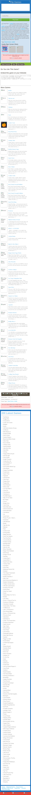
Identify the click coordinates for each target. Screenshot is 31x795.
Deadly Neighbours (8, 703)
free (13, 38)
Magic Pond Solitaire (8, 551)
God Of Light (6, 455)
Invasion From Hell (8, 587)
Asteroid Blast (6, 690)
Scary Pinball (6, 716)
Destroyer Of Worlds (8, 602)
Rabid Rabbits (7, 672)
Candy (11, 23)
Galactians (6, 617)
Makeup (5, 527)
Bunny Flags (6, 749)
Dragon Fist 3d (7, 554)
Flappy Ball (6, 483)
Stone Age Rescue (8, 635)
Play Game (15, 19)
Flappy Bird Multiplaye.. (9, 761)
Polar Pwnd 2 (6, 701)
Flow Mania (6, 468)
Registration (17, 788)
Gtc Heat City (6, 763)
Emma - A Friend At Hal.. (9, 613)
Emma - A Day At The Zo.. (9, 600)
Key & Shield (6, 442)
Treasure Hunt (7, 574)
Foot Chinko (6, 457)
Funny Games (19, 787)
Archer (5, 688)
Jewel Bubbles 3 (7, 463)
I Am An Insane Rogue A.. (9, 666)
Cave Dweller (6, 697)
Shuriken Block (7, 648)
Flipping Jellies (7, 717)
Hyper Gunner (6, 624)
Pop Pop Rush (7, 538)
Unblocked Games (10, 787)
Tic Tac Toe (6, 657)
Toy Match (5, 565)
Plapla (5, 714)
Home (3, 787)
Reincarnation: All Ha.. (9, 721)
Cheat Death (6, 739)
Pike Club (5, 578)
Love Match (6, 769)
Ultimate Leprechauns (8, 585)
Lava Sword (6, 631)
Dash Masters (6, 485)
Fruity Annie (6, 472)
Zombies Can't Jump (8, 743)
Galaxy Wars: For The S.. (9, 595)
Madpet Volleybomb (8, 582)
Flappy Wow (6, 481)
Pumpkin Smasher (8, 708)
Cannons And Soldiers (9, 736)
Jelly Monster (6, 521)
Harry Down (6, 464)
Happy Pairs (6, 723)
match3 (23, 29)
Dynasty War (6, 684)
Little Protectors (7, 774)
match (3, 26)
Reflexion (5, 765)
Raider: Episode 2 (7, 576)
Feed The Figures (7, 536)
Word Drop (6, 552)
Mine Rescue (6, 741)
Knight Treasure (7, 459)
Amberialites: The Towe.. (9, 606)
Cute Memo (6, 512)
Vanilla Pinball (7, 732)
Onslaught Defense (8, 633)
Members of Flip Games (7, 788)
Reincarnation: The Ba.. (9, 758)
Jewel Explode (7, 446)
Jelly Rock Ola (7, 448)
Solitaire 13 (6, 655)
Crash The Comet (7, 422)
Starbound (6, 662)
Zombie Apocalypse (8, 642)
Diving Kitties (6, 532)
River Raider (6, 545)
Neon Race (6, 692)
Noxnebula (6, 650)
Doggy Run (6, 419)
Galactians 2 (6, 618)
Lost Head (6, 776)
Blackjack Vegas (7, 745)
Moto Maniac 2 (7, 431)
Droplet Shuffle (7, 433)
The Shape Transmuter (9, 573)
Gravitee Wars (6, 719)
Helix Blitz (5, 450)
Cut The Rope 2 (7, 488)
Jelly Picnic (6, 752)
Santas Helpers (7, 437)
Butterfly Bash (6, 543)
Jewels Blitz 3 (6, 560)
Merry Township (7, 549)
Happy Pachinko (7, 679)
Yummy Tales (6, 563)
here (13, 58)
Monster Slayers (7, 747)
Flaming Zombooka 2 (8, 675)
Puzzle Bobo (6, 640)
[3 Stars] (13, 393)
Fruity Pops (6, 664)
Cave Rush (6, 668)
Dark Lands (6, 486)
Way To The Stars (7, 497)
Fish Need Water (7, 673)
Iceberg (5, 452)
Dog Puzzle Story (7, 562)
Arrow (4, 426)
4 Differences (6, 607)
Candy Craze (6, 530)
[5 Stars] (23, 393)
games (3, 30)
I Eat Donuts (6, 477)
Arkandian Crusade (8, 604)
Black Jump (6, 780)
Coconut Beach (7, 540)
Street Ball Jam (7, 507)
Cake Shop (6, 505)
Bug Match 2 (6, 778)
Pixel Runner (6, 681)
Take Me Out (6, 525)
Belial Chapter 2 (7, 712)
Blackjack (5, 695)
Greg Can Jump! (7, 591)
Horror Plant (6, 589)
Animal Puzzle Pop (8, 772)
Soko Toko (6, 441)
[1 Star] (5, 393)
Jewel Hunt (6, 516)
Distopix (5, 571)
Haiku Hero (6, 767)
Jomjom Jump (6, 444)
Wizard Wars (6, 628)
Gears (4, 593)
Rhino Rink (6, 686)
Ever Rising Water (7, 611)
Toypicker (5, 475)
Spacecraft (6, 756)
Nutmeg (5, 661)
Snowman (5, 519)
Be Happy (5, 499)
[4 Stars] (18, 393)
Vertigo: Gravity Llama (8, 584)
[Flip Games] (15, 2)
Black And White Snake (9, 439)
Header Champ (7, 541)
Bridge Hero (6, 503)
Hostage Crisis (7, 710)
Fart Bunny (6, 417)
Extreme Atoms (7, 699)
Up (4, 514)
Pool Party (6, 567)
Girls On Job (6, 547)
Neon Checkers (7, 653)
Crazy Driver (6, 420)
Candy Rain (6, 760)
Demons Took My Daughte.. (10, 694)
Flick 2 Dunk (6, 435)
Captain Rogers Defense (9, 727)
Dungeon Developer (8, 683)
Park (4, 529)
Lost (4, 644)
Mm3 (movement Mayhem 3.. (10, 580)
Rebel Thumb (6, 750)
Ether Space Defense (8, 728)
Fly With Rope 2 (7, 496)
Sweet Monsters (7, 510)
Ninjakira (5, 782)
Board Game (8, 42)
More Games (20, 64)
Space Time (6, 474)
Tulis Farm (6, 479)
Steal (4, 659)
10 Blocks (5, 430)
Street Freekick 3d (8, 508)
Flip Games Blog (6, 789)
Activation (23, 788)
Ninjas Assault (7, 646)
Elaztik (5, 596)
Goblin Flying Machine (9, 705)
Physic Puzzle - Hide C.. (9, 518)
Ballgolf (5, 424)
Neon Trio (5, 651)
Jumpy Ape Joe (7, 461)
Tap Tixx (5, 771)
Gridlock (5, 670)
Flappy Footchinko (8, 470)
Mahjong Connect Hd (8, 569)
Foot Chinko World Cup (9, 466)
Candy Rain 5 (6, 558)
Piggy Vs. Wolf (7, 639)
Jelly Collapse (7, 725)
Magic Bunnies (7, 534)
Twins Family (6, 754)
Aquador (5, 556)
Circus (5, 501)
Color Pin (5, 490)
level (18, 34)
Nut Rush (5, 706)
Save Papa (6, 629)
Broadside (6, 677)
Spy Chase (6, 626)
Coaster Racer (7, 730)
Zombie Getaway (7, 734)
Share (13, 64)
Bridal (4, 523)
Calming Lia (6, 494)
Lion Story (5, 598)
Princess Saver (7, 615)
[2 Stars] (9, 393)
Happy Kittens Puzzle (8, 453)
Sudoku (5, 637)
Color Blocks (6, 492)
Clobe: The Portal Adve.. (9, 620)
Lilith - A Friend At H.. (8, 609)
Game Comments (6, 64)
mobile (13, 42)
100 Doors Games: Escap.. (10, 428)
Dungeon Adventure (8, 622)
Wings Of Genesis (7, 738)
